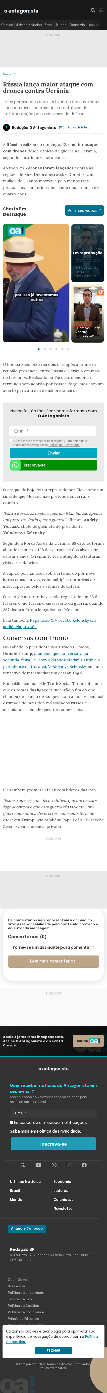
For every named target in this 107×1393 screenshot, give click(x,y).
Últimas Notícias (29, 25)
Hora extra (16, 1286)
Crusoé (7, 25)
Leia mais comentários (53, 961)
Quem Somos (18, 1280)
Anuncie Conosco (27, 1228)
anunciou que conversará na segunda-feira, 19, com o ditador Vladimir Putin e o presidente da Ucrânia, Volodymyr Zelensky (51, 660)
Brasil (49, 25)
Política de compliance (26, 1312)
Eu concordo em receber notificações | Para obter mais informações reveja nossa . (49, 443)
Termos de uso (20, 1299)
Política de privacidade (26, 1293)
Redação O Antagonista (34, 128)
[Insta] (69, 1165)
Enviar (54, 453)
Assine (82, 1041)
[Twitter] (22, 1165)
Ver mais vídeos (82, 210)
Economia (77, 25)
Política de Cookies (23, 1306)
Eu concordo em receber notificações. (50, 1123)
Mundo (61, 25)
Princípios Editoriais (23, 1319)
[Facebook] (84, 1165)
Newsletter (64, 1209)
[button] (39, 349)
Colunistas (64, 1200)
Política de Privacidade (64, 445)
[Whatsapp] (54, 1165)
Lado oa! (94, 25)
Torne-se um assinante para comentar (51, 947)
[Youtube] (38, 1165)
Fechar (53, 1350)
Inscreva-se (35, 465)
